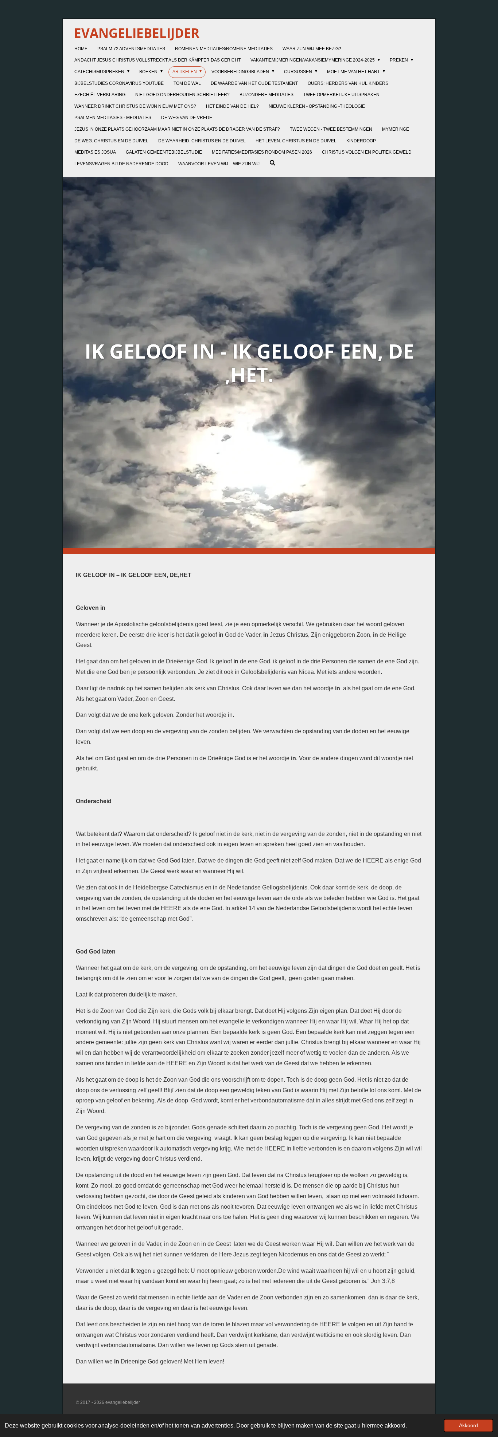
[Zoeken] (272, 162)
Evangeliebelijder (136, 33)
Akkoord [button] (468, 1425)
